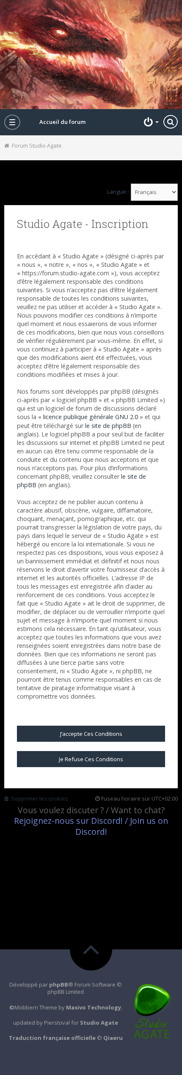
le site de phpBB (108, 426)
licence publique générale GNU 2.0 (90, 417)
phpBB (58, 984)
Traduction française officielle (52, 1038)
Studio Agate (99, 1022)
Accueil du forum (62, 122)
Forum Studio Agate (35, 145)
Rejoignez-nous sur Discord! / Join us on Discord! (91, 826)
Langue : (118, 191)
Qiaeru (113, 1038)
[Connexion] (150, 121)
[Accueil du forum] (91, 54)
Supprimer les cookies (38, 798)
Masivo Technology (93, 1007)
